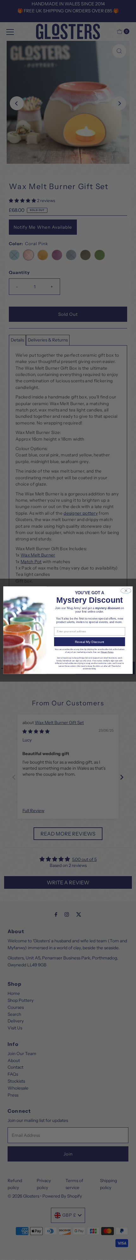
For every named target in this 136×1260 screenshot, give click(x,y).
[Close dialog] (126, 590)
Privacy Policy (107, 652)
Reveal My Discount (89, 642)
